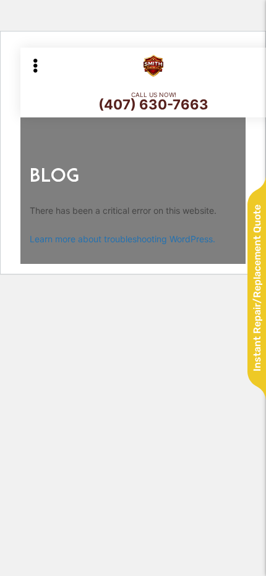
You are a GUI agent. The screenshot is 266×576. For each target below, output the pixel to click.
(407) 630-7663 (153, 104)
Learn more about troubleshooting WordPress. (122, 239)
